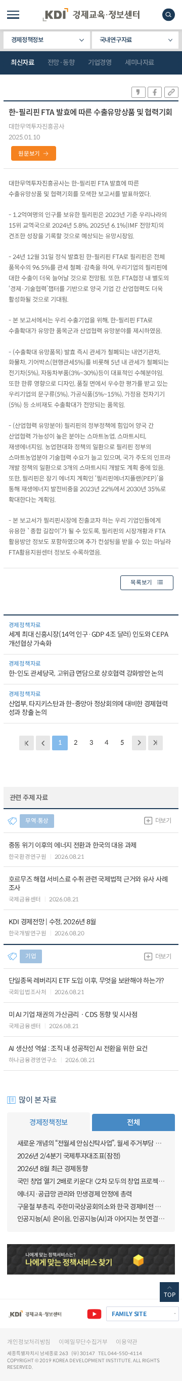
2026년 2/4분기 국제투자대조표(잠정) (69, 1156)
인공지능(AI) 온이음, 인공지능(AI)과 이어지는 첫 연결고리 (91, 1219)
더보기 (163, 821)
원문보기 (29, 153)
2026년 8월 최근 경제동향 (52, 1169)
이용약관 (127, 1342)
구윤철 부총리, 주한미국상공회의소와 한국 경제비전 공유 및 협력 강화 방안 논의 (91, 1207)
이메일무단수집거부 (83, 1342)
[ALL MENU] (13, 15)
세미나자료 (139, 62)
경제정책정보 (27, 40)
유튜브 (94, 1313)
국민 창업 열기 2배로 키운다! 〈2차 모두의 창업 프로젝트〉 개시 (91, 1181)
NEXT (139, 743)
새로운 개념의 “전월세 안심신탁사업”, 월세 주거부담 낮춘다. (91, 1143)
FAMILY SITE (129, 1314)
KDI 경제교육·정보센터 (91, 14)
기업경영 (99, 62)
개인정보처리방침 (29, 1342)
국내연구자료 (116, 40)
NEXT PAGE (155, 743)
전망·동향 (61, 62)
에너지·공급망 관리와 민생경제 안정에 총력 (74, 1194)
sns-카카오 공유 (138, 92)
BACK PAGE (26, 743)
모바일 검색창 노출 (168, 14)
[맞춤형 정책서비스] (90, 1259)
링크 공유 (171, 92)
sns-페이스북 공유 (155, 92)
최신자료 (22, 62)
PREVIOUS (43, 743)
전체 (133, 1122)
